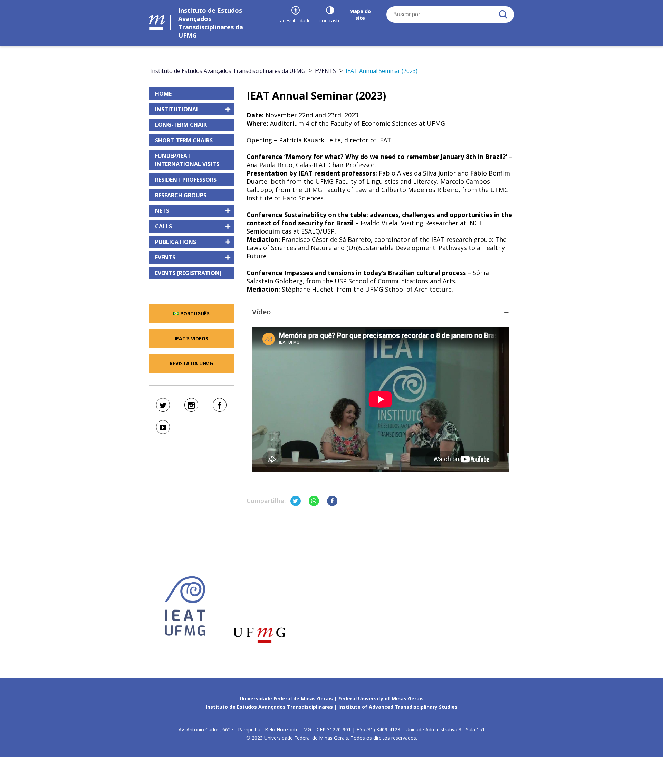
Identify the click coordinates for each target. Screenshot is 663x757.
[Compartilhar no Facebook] (332, 501)
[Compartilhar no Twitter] (295, 501)
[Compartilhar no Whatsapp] (314, 501)
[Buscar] (503, 14)
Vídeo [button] (261, 311)
